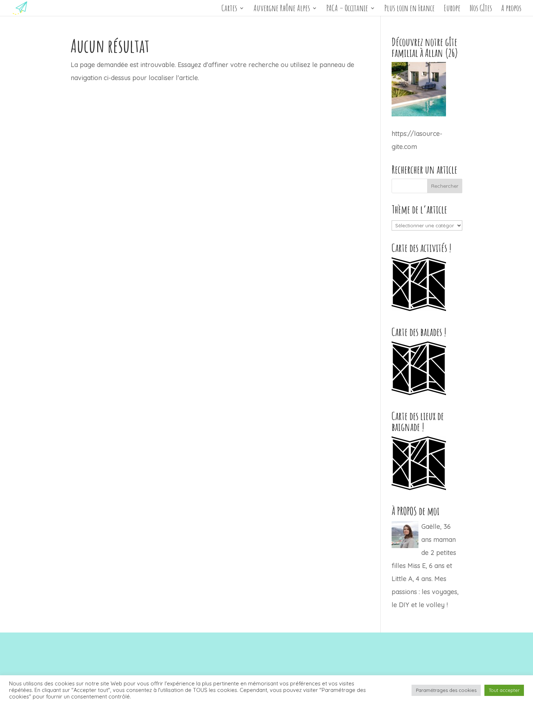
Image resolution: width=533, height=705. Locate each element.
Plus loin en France (409, 9)
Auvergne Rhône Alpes (281, 9)
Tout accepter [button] (504, 690)
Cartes (229, 9)
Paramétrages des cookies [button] (446, 690)
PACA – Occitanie (347, 9)
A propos (511, 9)
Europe (452, 9)
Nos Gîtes (481, 9)
